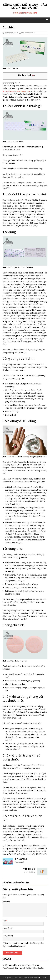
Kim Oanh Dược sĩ (28, 33)
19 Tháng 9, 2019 (11, 33)
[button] (46, 20)
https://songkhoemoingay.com (16, 91)
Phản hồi (6, 901)
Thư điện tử (7, 928)
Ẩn (33, 75)
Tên (4, 921)
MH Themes (42, 977)
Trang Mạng (8, 935)
